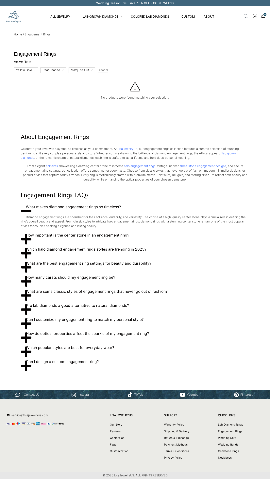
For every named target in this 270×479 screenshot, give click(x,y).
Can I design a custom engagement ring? (62, 361)
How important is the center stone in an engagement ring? (77, 235)
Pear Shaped (51, 70)
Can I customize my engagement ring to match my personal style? (85, 319)
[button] (135, 208)
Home (18, 34)
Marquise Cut (80, 70)
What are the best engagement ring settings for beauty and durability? (88, 263)
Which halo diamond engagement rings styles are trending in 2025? (86, 249)
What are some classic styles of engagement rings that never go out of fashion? (97, 291)
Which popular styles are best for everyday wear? (70, 347)
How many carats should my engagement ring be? (70, 277)
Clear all (103, 70)
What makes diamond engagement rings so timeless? (73, 207)
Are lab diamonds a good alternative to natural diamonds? (77, 305)
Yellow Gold (24, 70)
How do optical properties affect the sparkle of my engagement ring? (87, 333)
